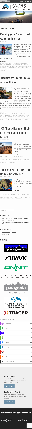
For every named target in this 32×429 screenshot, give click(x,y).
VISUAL (14, 232)
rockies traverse (23, 119)
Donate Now (10, 402)
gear (22, 64)
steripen (2, 69)
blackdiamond (18, 193)
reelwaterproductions (11, 119)
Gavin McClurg (6, 232)
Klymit (26, 64)
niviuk (8, 66)
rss (31, 1)
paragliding (14, 66)
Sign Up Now (9, 386)
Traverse (18, 69)
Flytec (24, 157)
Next (29, 420)
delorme (17, 64)
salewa (18, 67)
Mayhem (8, 63)
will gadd (8, 121)
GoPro (15, 180)
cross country (10, 64)
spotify (28, 1)
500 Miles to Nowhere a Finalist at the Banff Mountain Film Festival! (15, 132)
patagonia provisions (13, 118)
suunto (13, 69)
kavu (27, 194)
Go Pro (19, 194)
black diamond (10, 157)
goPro (23, 194)
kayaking (15, 115)
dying (21, 113)
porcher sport (11, 67)
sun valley (17, 197)
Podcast (22, 118)
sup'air (8, 69)
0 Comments (16, 121)
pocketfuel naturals (13, 160)
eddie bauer (13, 194)
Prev (3, 420)
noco (28, 116)
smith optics (25, 67)
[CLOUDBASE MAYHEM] (14, 9)
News (7, 113)
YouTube (21, 1)
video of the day (8, 198)
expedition (19, 157)
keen (1, 195)
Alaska (18, 63)
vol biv (24, 69)
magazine (3, 66)
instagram (25, 1)
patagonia (22, 66)
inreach (9, 115)
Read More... (3, 61)
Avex (22, 63)
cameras (26, 193)
